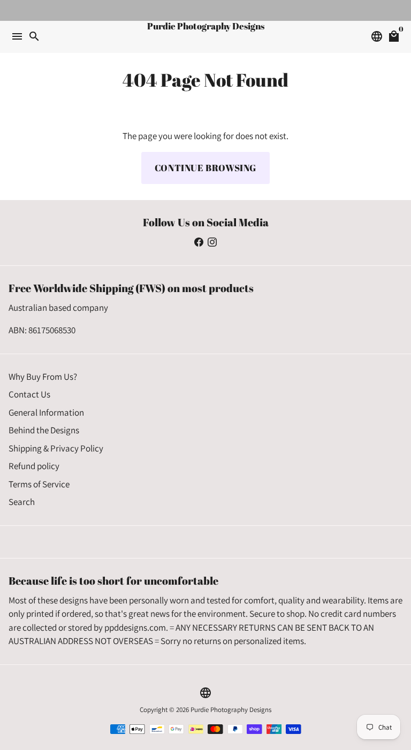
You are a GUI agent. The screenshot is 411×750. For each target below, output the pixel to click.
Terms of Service (39, 484)
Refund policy (34, 466)
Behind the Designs (44, 430)
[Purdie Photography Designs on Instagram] (212, 242)
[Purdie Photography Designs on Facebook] (198, 242)
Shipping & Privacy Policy (56, 448)
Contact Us (29, 394)
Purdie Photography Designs (231, 709)
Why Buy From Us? (43, 376)
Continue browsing (205, 168)
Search (22, 502)
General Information (46, 412)
